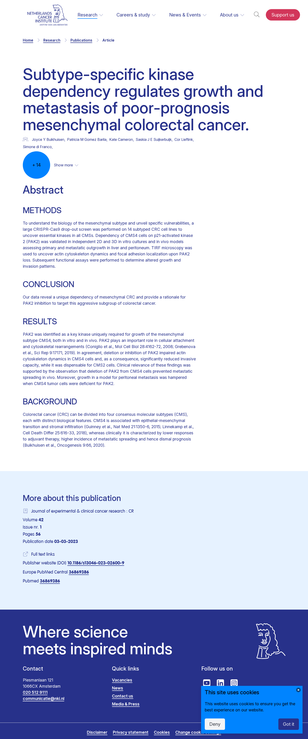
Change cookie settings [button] (198, 732)
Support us (283, 15)
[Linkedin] (220, 683)
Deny (214, 724)
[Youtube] (206, 683)
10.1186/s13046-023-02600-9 (95, 563)
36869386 (79, 572)
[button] (257, 15)
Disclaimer (97, 732)
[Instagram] (234, 683)
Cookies (162, 732)
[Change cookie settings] (298, 690)
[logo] (47, 15)
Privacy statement (130, 732)
